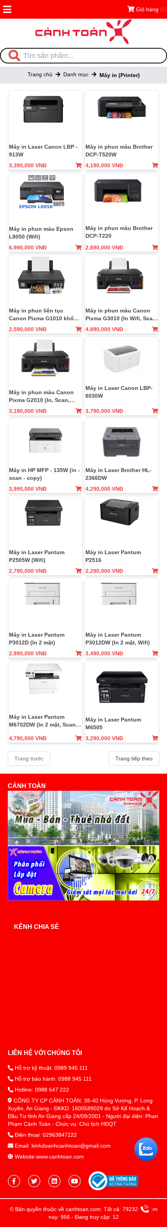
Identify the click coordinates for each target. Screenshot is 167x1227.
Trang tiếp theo (134, 758)
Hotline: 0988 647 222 (42, 1090)
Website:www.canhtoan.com (48, 1156)
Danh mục (76, 74)
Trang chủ (40, 74)
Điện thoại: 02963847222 (46, 1135)
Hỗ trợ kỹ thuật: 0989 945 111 (50, 1068)
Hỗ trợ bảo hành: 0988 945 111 (52, 1079)
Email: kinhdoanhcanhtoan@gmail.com (63, 1146)
